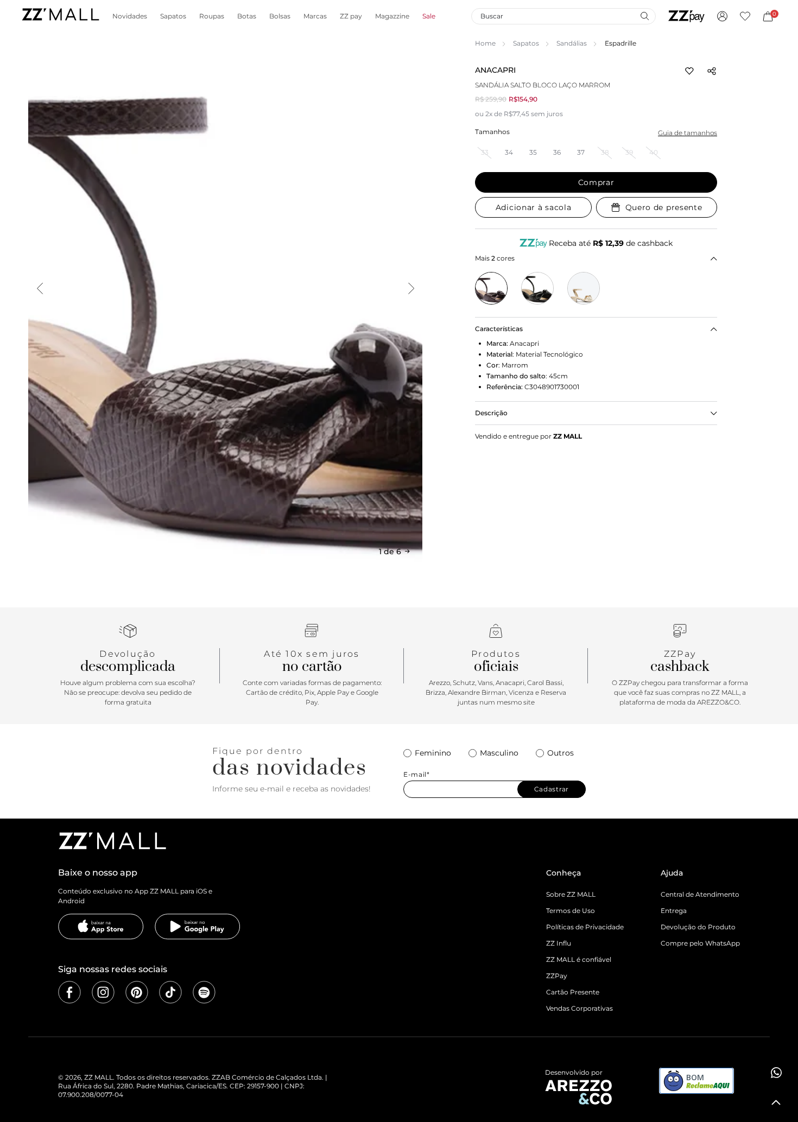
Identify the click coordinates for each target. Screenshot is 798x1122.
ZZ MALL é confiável (578, 959)
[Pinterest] (136, 992)
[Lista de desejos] (745, 16)
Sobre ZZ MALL (571, 894)
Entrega (674, 911)
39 (629, 152)
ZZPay (556, 976)
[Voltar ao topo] (776, 1102)
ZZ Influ (558, 943)
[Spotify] (204, 992)
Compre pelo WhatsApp (700, 943)
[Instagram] (103, 992)
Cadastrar (551, 789)
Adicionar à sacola (534, 207)
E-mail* (416, 774)
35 (533, 152)
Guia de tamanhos (687, 133)
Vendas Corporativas (579, 1008)
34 (509, 152)
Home (485, 43)
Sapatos (526, 43)
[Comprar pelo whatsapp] (776, 1073)
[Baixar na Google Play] (197, 927)
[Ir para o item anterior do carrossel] (39, 288)
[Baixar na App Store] (101, 927)
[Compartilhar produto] (711, 71)
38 (605, 152)
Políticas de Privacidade (585, 927)
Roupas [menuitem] (211, 16)
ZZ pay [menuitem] (351, 16)
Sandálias (571, 43)
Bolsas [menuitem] (279, 16)
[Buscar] (644, 16)
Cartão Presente (572, 992)
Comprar (596, 182)
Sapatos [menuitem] (173, 16)
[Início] (60, 16)
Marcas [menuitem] (315, 16)
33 (485, 152)
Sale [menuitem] (428, 16)
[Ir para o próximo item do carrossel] (411, 288)
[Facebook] (69, 992)
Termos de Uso (570, 911)
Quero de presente (663, 207)
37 (581, 152)
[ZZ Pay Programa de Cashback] (686, 16)
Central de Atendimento (700, 894)
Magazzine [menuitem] (392, 16)
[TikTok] (170, 992)
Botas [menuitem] (246, 16)
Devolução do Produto (698, 927)
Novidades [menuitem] (129, 16)
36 (557, 152)
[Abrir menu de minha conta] (722, 16)
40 (653, 152)
